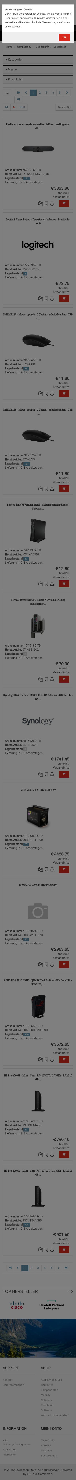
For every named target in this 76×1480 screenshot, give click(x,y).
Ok (64, 37)
